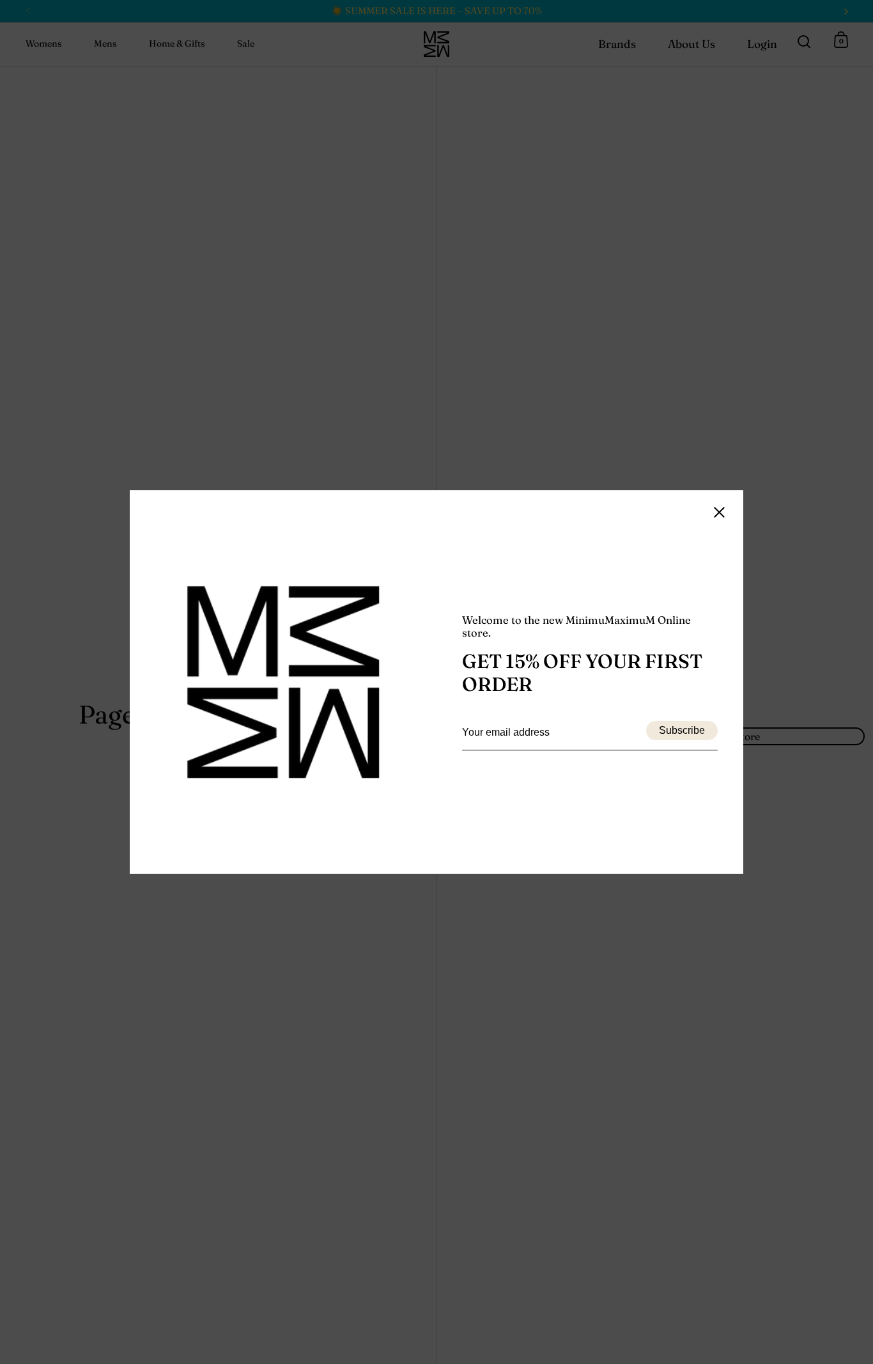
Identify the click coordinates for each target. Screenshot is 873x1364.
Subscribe (682, 730)
